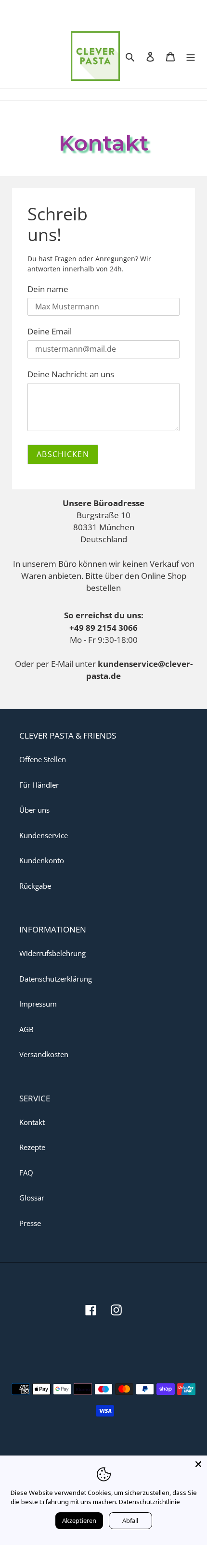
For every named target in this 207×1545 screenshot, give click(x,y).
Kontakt (32, 1122)
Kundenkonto (41, 860)
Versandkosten (43, 1054)
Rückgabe (35, 886)
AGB (26, 1029)
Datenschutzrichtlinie (149, 1501)
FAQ (26, 1172)
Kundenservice (43, 835)
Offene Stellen (42, 759)
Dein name (47, 288)
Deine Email (49, 331)
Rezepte (32, 1147)
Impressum (38, 1004)
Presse (30, 1223)
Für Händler (39, 785)
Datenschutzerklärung (55, 978)
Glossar (31, 1197)
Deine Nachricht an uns (70, 374)
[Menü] (191, 56)
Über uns (34, 810)
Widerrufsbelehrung (52, 953)
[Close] (198, 1464)
